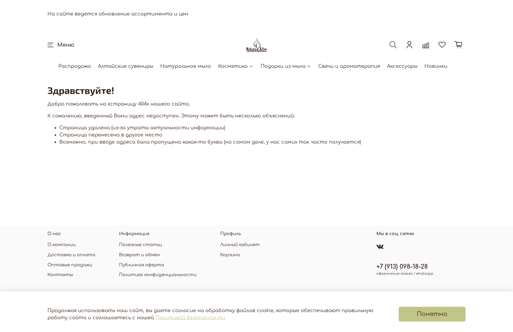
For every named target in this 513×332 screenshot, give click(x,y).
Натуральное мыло (185, 66)
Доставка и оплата (71, 254)
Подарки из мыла (283, 66)
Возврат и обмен (139, 254)
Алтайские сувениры (125, 66)
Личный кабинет (240, 244)
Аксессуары (402, 66)
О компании (62, 244)
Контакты (60, 274)
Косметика (233, 66)
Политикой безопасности (190, 317)
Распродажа (74, 66)
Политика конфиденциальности (158, 274)
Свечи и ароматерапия (349, 66)
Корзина (230, 254)
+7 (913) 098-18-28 (402, 266)
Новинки (436, 66)
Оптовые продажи (70, 264)
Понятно (432, 314)
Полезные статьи (140, 244)
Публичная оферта (141, 264)
